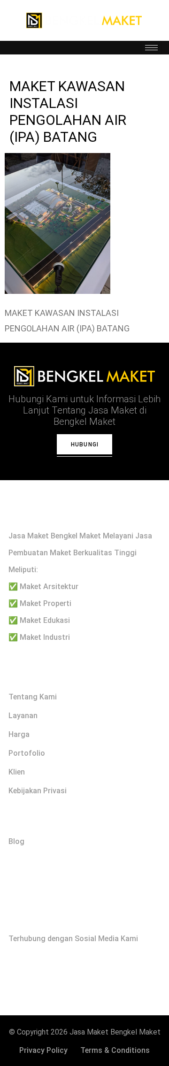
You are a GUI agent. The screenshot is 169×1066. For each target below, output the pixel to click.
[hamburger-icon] (151, 47)
